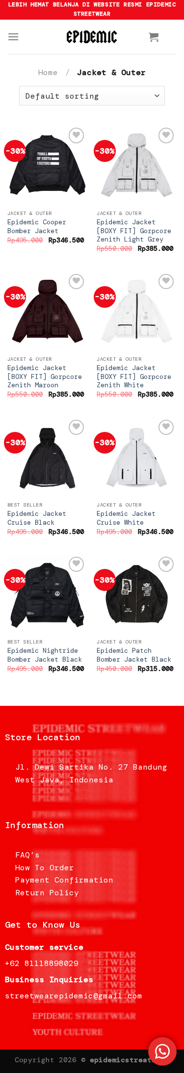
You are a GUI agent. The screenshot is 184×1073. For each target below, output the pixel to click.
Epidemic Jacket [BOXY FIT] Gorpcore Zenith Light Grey (134, 230)
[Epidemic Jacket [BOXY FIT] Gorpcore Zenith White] (137, 311)
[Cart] (153, 37)
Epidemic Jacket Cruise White (126, 518)
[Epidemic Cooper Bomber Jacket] (47, 165)
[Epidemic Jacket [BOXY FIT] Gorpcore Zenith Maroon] (47, 311)
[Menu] (13, 37)
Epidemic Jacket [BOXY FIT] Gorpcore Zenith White (134, 376)
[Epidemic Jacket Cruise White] (137, 457)
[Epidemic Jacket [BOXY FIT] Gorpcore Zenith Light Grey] (137, 165)
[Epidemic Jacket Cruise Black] (47, 457)
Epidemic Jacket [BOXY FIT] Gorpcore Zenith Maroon (44, 376)
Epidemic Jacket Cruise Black (36, 518)
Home (48, 72)
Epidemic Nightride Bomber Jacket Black (44, 655)
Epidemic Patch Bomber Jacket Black (134, 655)
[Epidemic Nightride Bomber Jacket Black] (47, 594)
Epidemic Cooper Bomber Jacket (36, 226)
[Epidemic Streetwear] (92, 37)
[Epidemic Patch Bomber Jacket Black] (137, 594)
